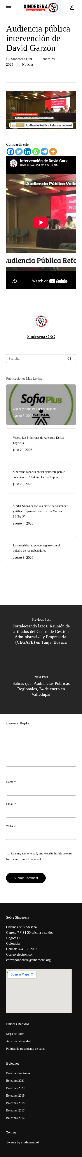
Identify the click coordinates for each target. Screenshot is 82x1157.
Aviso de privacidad (18, 1041)
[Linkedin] (27, 151)
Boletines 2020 (15, 1088)
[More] (53, 151)
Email (11, 804)
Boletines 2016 (15, 1118)
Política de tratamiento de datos (25, 1048)
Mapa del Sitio (15, 1033)
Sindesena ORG (22, 59)
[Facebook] (10, 151)
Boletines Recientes (18, 1073)
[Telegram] (44, 151)
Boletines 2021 (15, 1080)
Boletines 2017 (15, 1110)
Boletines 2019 (15, 1095)
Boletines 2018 (15, 1103)
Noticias (27, 64)
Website (11, 826)
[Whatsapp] (36, 151)
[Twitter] (19, 151)
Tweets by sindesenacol (22, 1142)
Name (11, 782)
